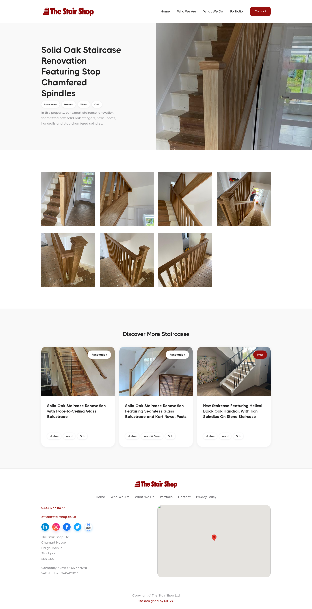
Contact (260, 11)
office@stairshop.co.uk (58, 517)
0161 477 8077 (53, 508)
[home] (68, 11)
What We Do (213, 11)
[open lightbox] (68, 199)
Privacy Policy (206, 497)
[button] (214, 538)
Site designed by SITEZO (156, 601)
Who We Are (186, 11)
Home (165, 11)
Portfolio (236, 11)
